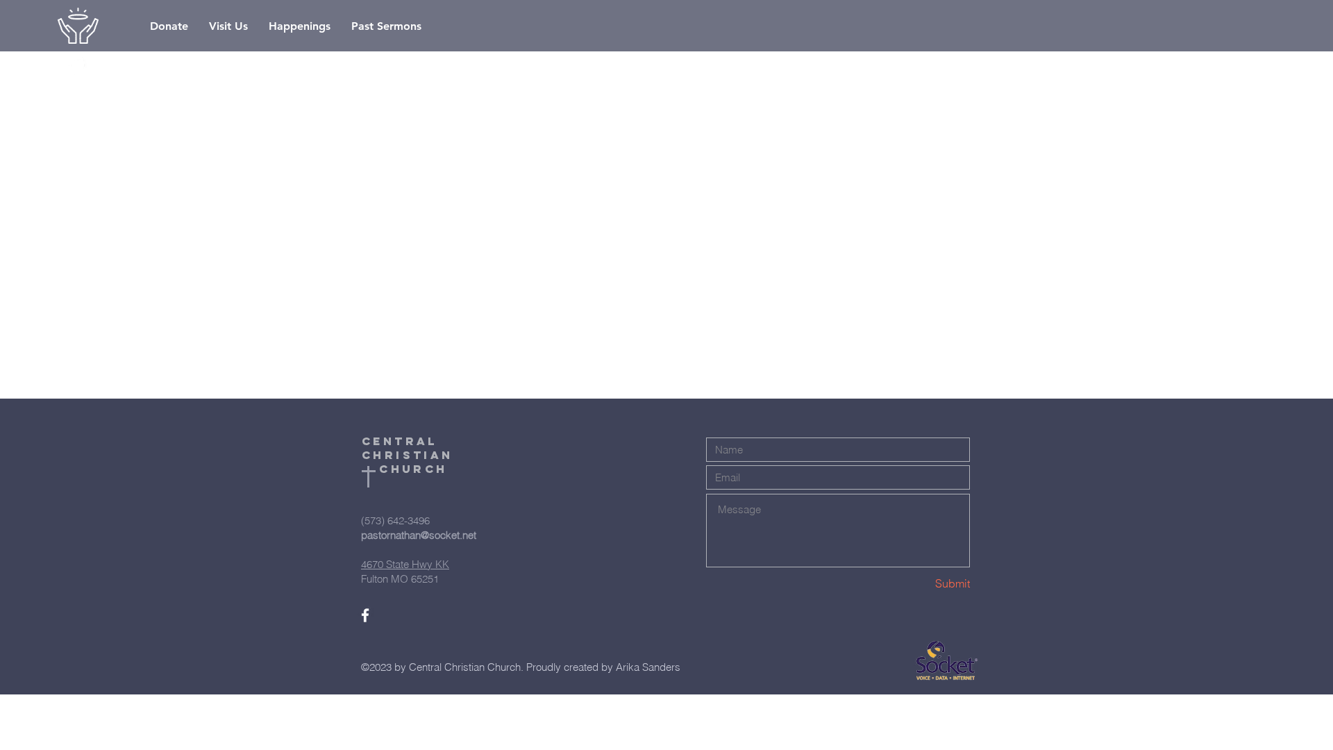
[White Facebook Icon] (78, 66)
